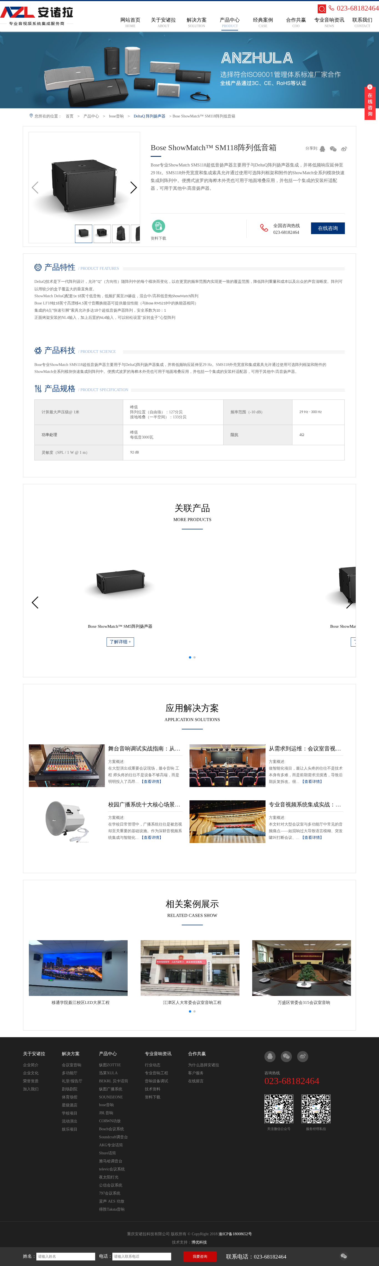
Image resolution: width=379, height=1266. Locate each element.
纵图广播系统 (110, 1089)
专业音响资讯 (158, 1053)
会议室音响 (71, 1065)
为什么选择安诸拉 (203, 1065)
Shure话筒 (107, 1153)
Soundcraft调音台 (113, 1137)
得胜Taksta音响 (112, 1209)
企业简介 (31, 1065)
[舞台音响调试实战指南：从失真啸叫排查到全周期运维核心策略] (67, 765)
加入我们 (31, 1089)
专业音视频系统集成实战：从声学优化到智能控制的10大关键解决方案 (306, 804)
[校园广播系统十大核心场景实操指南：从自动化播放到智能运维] (67, 821)
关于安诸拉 (34, 1053)
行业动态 (152, 1065)
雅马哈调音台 (110, 1161)
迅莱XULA (108, 1073)
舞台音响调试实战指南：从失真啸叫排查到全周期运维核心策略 (145, 748)
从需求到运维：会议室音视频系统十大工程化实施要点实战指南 (306, 748)
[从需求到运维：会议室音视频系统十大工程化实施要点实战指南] (228, 765)
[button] (133, 187)
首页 (70, 116)
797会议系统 (109, 1193)
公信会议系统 (110, 1185)
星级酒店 (69, 1105)
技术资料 (152, 1089)
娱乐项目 (69, 1129)
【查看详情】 (151, 782)
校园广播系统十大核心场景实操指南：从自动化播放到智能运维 (145, 804)
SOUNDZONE (111, 1097)
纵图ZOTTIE (110, 1065)
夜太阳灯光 (108, 1177)
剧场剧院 (69, 1089)
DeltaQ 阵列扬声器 (149, 116)
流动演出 (69, 1121)
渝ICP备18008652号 (235, 1234)
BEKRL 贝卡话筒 (113, 1081)
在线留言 (196, 1081)
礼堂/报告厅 (72, 1081)
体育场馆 (69, 1097)
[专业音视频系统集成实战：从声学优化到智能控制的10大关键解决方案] (228, 821)
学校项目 (69, 1113)
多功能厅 (69, 1073)
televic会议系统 (112, 1169)
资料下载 (152, 1097)
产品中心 (91, 116)
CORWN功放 (110, 1121)
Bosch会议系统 (111, 1129)
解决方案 (71, 1053)
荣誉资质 (31, 1081)
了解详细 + (109, 641)
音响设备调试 (156, 1081)
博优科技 (199, 1242)
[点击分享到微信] (343, 1259)
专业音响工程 (156, 1073)
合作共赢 (197, 1053)
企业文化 (31, 1073)
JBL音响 (106, 1113)
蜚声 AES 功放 (111, 1201)
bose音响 (116, 116)
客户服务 (196, 1073)
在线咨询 (328, 228)
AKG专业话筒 (111, 1145)
